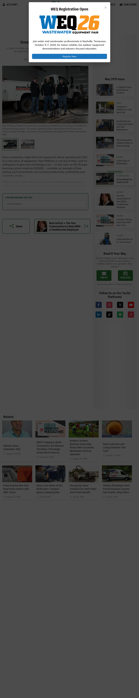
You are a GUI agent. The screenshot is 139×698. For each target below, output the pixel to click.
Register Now (69, 56)
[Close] (105, 7)
